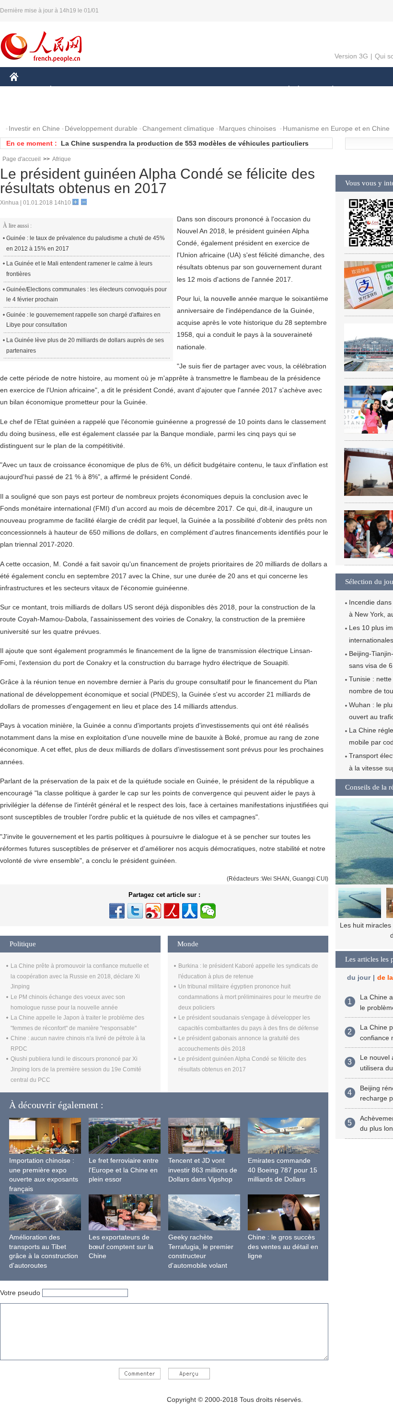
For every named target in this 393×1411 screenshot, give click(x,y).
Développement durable (101, 128)
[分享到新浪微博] (153, 910)
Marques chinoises (247, 128)
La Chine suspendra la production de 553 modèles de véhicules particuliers (185, 143)
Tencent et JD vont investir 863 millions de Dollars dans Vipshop (202, 1170)
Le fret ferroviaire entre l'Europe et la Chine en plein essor (124, 1170)
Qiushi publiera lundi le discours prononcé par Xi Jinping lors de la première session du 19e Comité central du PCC (76, 1069)
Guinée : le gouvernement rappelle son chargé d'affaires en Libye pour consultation (83, 320)
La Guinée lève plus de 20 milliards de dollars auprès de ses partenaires (85, 345)
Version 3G (351, 56)
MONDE (113, 90)
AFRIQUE (154, 90)
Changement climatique (178, 128)
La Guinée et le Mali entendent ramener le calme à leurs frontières (79, 268)
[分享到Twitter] (135, 910)
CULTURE (241, 90)
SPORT (367, 90)
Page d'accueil (21, 159)
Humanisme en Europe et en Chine (336, 128)
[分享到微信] (208, 910)
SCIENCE (197, 90)
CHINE (26, 90)
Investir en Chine (34, 128)
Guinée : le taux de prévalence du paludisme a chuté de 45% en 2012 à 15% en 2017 (85, 243)
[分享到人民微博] (171, 910)
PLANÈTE (327, 90)
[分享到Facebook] (117, 910)
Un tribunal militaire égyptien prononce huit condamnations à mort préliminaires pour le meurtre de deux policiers (249, 996)
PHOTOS (29, 109)
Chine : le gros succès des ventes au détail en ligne (283, 1246)
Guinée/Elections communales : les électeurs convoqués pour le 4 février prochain (86, 294)
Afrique (61, 159)
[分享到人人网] (189, 910)
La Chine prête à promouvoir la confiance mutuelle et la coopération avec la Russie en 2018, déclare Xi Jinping (80, 976)
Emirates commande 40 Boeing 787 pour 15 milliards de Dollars (282, 1170)
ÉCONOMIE (68, 90)
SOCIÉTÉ (284, 90)
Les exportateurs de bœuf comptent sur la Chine (121, 1246)
